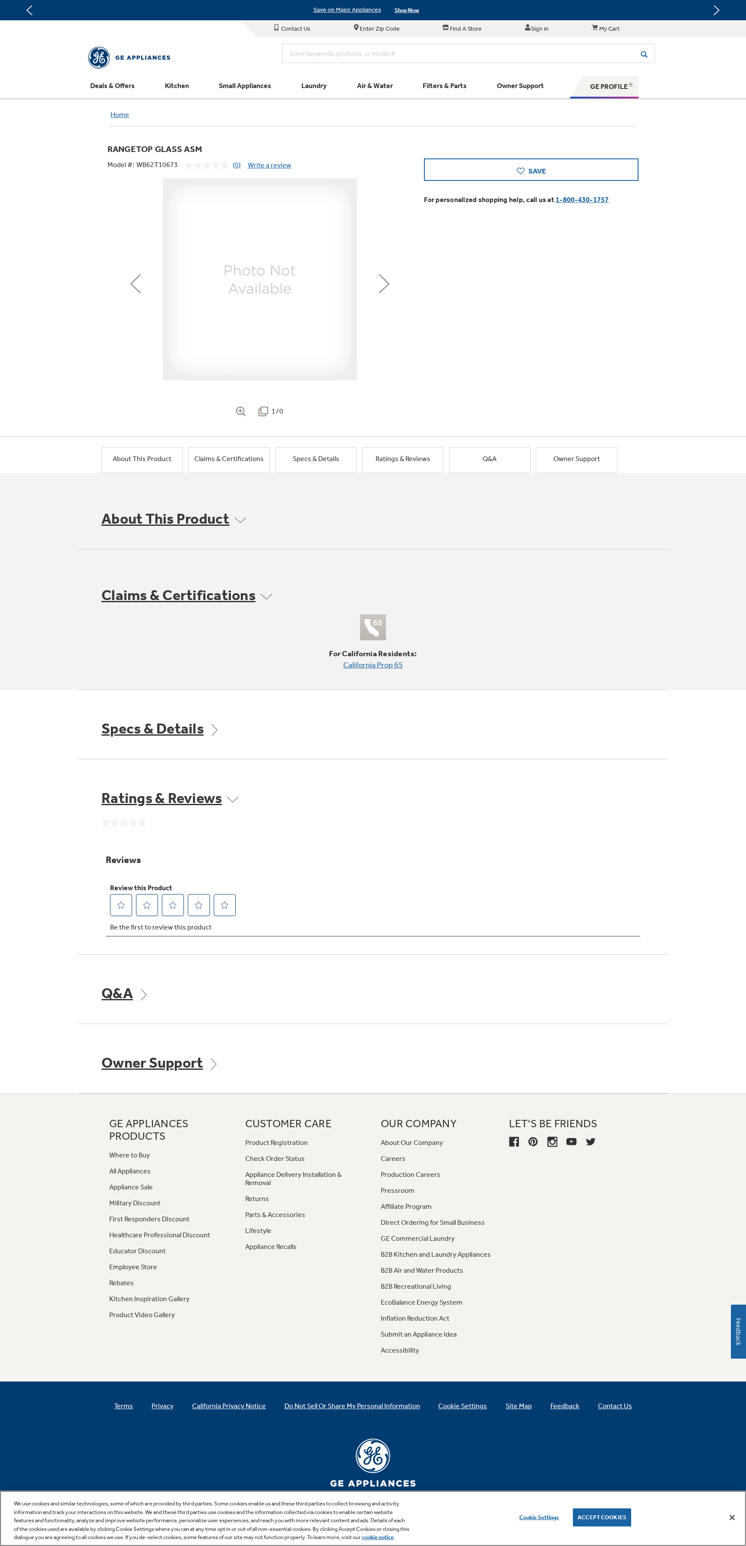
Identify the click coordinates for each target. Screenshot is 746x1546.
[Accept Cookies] (732, 1517)
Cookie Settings (539, 1517)
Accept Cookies (602, 1517)
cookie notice (378, 1537)
